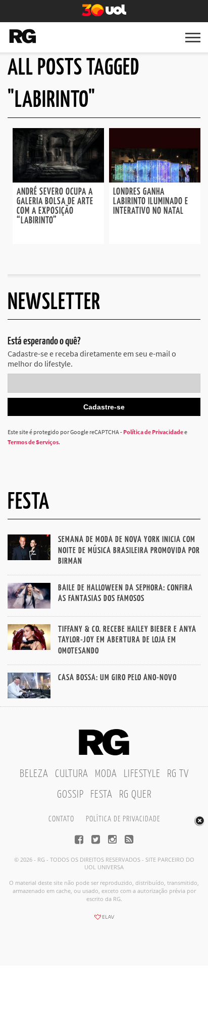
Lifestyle (142, 774)
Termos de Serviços (33, 442)
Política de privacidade (123, 819)
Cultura (71, 774)
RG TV (178, 774)
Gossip (70, 795)
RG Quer (135, 795)
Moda (106, 774)
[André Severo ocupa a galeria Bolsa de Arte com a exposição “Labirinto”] (58, 179)
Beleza (34, 774)
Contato (61, 819)
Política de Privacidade (153, 432)
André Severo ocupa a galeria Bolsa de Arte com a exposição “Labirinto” (55, 206)
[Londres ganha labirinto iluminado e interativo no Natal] (154, 179)
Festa (101, 795)
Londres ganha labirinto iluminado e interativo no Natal (150, 202)
